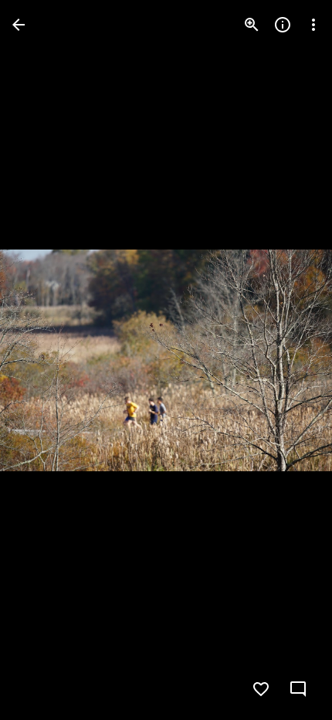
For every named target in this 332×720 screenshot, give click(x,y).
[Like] (261, 689)
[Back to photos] (18, 24)
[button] (43, 360)
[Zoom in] (251, 24)
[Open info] (282, 24)
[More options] (313, 24)
